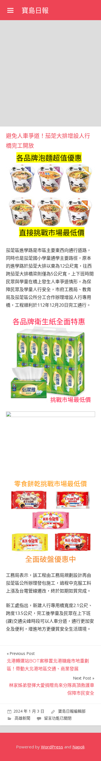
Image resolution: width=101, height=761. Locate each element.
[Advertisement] (50, 73)
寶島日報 (35, 10)
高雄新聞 (22, 718)
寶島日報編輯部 (72, 711)
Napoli (78, 747)
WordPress (52, 747)
